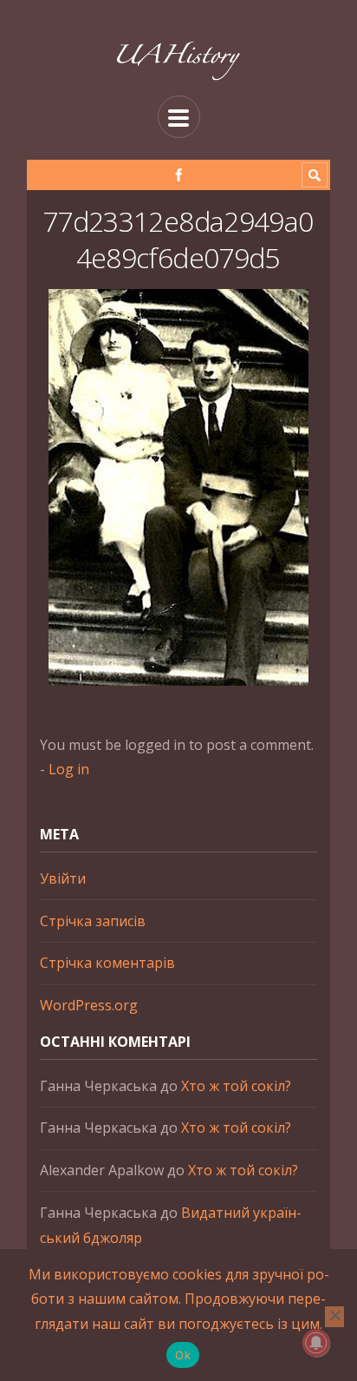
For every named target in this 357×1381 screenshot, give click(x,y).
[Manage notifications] (316, 1343)
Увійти (63, 878)
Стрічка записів (93, 921)
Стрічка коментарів (107, 962)
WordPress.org (89, 1005)
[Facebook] (179, 175)
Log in (69, 769)
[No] (334, 1316)
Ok (183, 1355)
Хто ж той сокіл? (236, 1085)
